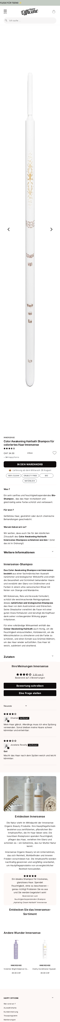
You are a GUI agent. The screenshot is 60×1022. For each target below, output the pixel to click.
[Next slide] (51, 229)
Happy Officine (11, 998)
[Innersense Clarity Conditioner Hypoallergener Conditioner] (45, 961)
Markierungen (10, 1020)
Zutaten (9, 656)
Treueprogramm (10, 1016)
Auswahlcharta (10, 1008)
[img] (10, 714)
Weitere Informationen (19, 552)
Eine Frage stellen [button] (30, 693)
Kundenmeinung (11, 1012)
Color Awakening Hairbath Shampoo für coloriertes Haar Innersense (29, 443)
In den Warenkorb (30, 464)
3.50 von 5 (38, 674)
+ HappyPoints (11, 457)
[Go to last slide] (9, 229)
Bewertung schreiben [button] (30, 685)
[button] (9, 448)
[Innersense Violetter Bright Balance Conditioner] (16, 961)
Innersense (9, 437)
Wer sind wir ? (10, 1004)
